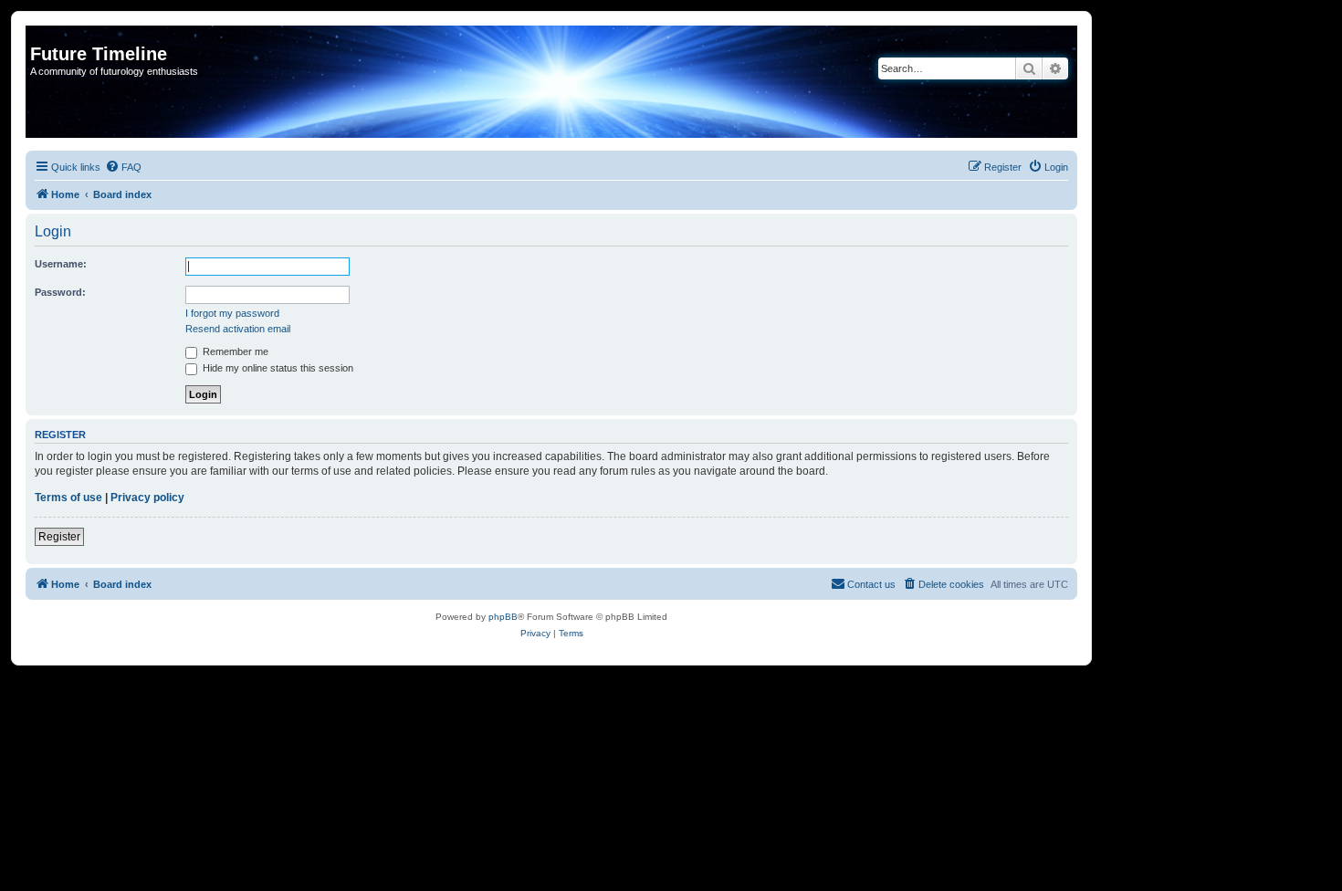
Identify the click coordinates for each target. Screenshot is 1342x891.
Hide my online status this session (276, 367)
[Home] (40, 34)
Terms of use (68, 497)
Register (59, 536)
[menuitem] (123, 167)
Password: (60, 292)
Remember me (234, 351)
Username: (61, 263)
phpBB (503, 617)
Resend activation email (237, 328)
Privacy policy (147, 497)
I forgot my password (232, 313)
